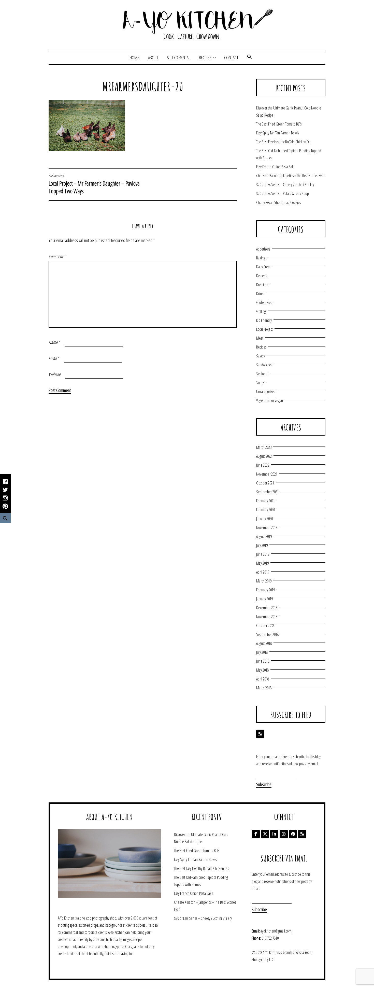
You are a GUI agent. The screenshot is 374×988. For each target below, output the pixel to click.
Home (134, 57)
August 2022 (264, 456)
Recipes (205, 57)
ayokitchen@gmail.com (276, 931)
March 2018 (263, 688)
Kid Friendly (264, 320)
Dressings (262, 284)
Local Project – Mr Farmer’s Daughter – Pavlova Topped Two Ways (94, 184)
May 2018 (262, 670)
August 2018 (264, 643)
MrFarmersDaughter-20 (142, 86)
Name (54, 342)
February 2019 (265, 590)
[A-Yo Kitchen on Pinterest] (293, 834)
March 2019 (263, 581)
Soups (260, 382)
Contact (231, 57)
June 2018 (262, 661)
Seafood (261, 374)
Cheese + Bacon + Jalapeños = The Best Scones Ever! (290, 175)
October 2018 (265, 625)
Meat (259, 338)
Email (54, 358)
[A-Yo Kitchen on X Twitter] (265, 834)
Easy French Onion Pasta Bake (275, 167)
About (153, 57)
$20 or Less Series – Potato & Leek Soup (282, 193)
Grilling (261, 311)
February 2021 (265, 501)
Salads (260, 356)
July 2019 (262, 545)
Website (55, 374)
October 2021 (265, 483)
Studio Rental (178, 57)
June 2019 (262, 554)
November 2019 (266, 527)
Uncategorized (266, 391)
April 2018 (262, 679)
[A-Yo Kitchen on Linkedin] (274, 834)
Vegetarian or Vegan (269, 400)
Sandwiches (264, 365)
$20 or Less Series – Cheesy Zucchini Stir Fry (285, 184)
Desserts (261, 276)
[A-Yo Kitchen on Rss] (302, 834)
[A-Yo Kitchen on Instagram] (284, 834)
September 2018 (267, 634)
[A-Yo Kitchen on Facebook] (256, 834)
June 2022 (262, 465)
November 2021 (266, 474)
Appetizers (263, 249)
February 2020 (265, 509)
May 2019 (262, 563)
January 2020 (264, 518)
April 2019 (262, 572)
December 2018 (266, 607)
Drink (259, 293)
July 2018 (262, 652)
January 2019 (264, 599)
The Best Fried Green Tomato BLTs (278, 124)
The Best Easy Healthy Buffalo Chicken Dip (283, 142)
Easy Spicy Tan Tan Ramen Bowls (277, 133)
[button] (249, 57)
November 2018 (266, 616)
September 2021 (267, 492)
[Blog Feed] (260, 734)
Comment (57, 256)
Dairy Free (263, 267)
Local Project (264, 329)
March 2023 (263, 447)
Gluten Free (264, 302)
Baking (260, 258)
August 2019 (264, 536)
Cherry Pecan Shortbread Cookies (278, 202)
